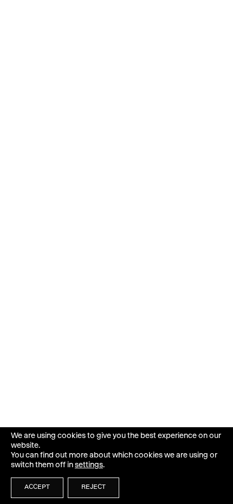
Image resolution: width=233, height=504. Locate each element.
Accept (37, 488)
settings (89, 465)
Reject (93, 488)
